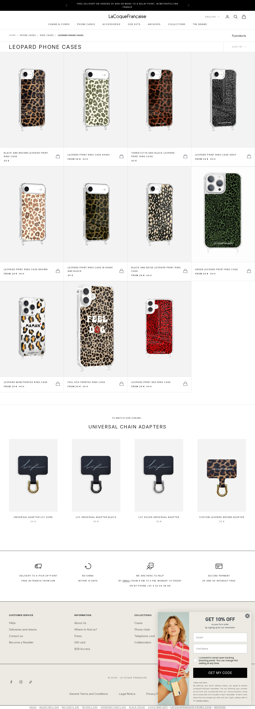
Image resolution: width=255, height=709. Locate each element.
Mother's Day (70, 707)
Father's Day (90, 707)
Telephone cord (144, 636)
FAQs (12, 623)
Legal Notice (127, 694)
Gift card (79, 642)
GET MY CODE (220, 673)
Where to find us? (85, 629)
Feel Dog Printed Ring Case (86, 382)
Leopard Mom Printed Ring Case (26, 382)
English (210, 16)
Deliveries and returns (23, 629)
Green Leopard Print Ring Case (216, 269)
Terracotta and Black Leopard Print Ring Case (153, 155)
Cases (138, 623)
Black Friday (137, 707)
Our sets (134, 24)
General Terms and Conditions (88, 694)
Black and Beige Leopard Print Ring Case (156, 269)
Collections (176, 24)
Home (12, 35)
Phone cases (86, 24)
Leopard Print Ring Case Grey (215, 154)
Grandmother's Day (113, 707)
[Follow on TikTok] (30, 682)
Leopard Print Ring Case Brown (26, 269)
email (126, 580)
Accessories (111, 24)
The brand (200, 24)
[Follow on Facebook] (11, 682)
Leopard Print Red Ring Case (151, 382)
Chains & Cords (59, 24)
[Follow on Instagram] (21, 682)
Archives (154, 24)
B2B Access (82, 649)
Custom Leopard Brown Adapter (221, 517)
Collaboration (142, 642)
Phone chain (142, 629)
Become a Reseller (21, 642)
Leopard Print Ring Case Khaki (89, 154)
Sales (33, 707)
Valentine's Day (49, 707)
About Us (80, 623)
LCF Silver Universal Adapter (159, 517)
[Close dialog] (247, 616)
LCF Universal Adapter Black (96, 517)
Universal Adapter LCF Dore (33, 517)
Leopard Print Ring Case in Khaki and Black (90, 269)
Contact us (16, 636)
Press (78, 636)
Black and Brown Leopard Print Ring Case (26, 155)
